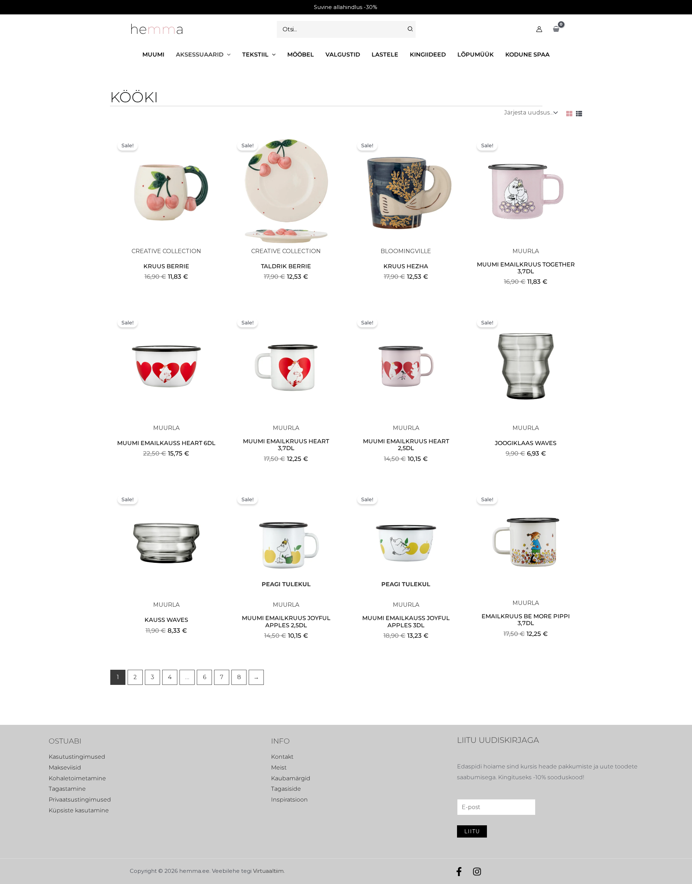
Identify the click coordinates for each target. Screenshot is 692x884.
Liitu (472, 831)
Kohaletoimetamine (77, 778)
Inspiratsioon (289, 799)
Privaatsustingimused (80, 799)
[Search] (410, 29)
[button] (227, 54)
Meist (279, 767)
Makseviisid (65, 767)
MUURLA (526, 251)
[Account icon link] (539, 29)
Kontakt (282, 756)
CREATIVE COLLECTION (166, 251)
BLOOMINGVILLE (406, 251)
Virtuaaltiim (268, 870)
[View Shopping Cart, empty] (556, 29)
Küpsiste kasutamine (79, 810)
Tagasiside (286, 788)
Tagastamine (67, 788)
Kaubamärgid (290, 778)
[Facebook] (458, 871)
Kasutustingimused (77, 756)
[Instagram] (477, 871)
